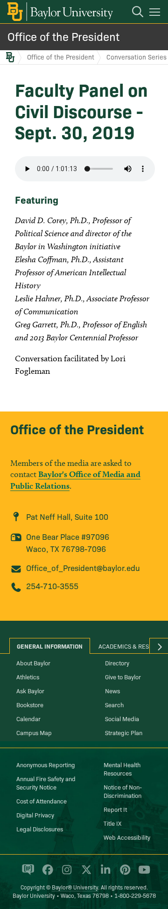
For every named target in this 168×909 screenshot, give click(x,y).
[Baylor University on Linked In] (103, 873)
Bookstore (29, 704)
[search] (133, 13)
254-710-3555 (52, 585)
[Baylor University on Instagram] (65, 873)
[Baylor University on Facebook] (46, 873)
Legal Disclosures (39, 828)
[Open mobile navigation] (156, 13)
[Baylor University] (59, 11)
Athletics (27, 676)
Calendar (28, 718)
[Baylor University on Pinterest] (123, 873)
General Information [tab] (50, 646)
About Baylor (33, 662)
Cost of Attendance (41, 800)
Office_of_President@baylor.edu (83, 567)
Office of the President (63, 36)
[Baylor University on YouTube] (142, 873)
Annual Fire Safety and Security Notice (46, 782)
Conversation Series (136, 56)
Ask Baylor (30, 690)
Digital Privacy (35, 814)
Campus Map (34, 732)
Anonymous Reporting (45, 764)
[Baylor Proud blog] (26, 873)
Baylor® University (75, 887)
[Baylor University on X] (84, 873)
